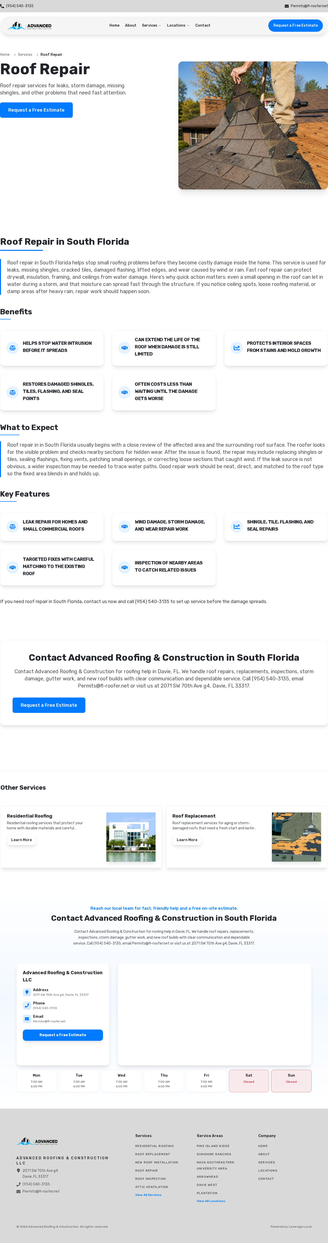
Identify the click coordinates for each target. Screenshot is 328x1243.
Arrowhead (207, 1176)
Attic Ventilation (151, 1187)
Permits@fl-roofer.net (49, 1021)
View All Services (148, 1195)
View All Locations (211, 1201)
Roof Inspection (150, 1179)
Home (114, 25)
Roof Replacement (152, 1154)
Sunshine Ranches (214, 1154)
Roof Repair (146, 1170)
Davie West (207, 1185)
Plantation (207, 1193)
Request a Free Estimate (295, 25)
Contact (202, 25)
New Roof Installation (156, 1162)
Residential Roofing (154, 1146)
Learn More (21, 840)
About (130, 25)
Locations (176, 25)
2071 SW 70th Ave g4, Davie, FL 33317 (60, 994)
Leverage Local (300, 1226)
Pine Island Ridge (213, 1146)
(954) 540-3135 (45, 1008)
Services (149, 25)
